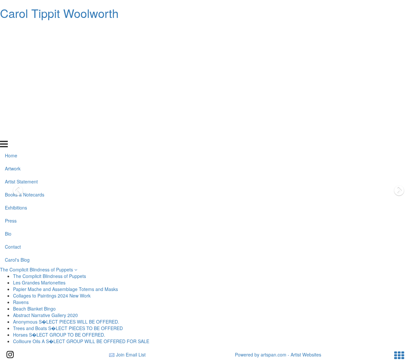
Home (11, 29)
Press (11, 94)
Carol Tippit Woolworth (59, 13)
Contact (13, 120)
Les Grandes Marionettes (39, 282)
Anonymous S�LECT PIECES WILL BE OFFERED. (66, 321)
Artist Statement (21, 55)
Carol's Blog (17, 133)
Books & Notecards (24, 68)
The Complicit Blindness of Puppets (37, 269)
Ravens (21, 302)
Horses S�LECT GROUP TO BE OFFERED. (59, 334)
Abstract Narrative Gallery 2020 (45, 315)
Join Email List (131, 354)
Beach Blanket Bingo (34, 308)
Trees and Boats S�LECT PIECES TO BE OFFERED (68, 328)
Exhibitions (16, 81)
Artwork (13, 42)
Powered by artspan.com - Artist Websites (278, 354)
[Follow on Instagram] (10, 354)
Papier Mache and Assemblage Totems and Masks (65, 289)
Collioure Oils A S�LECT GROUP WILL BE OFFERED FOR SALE (81, 341)
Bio (8, 107)
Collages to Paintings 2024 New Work (52, 295)
